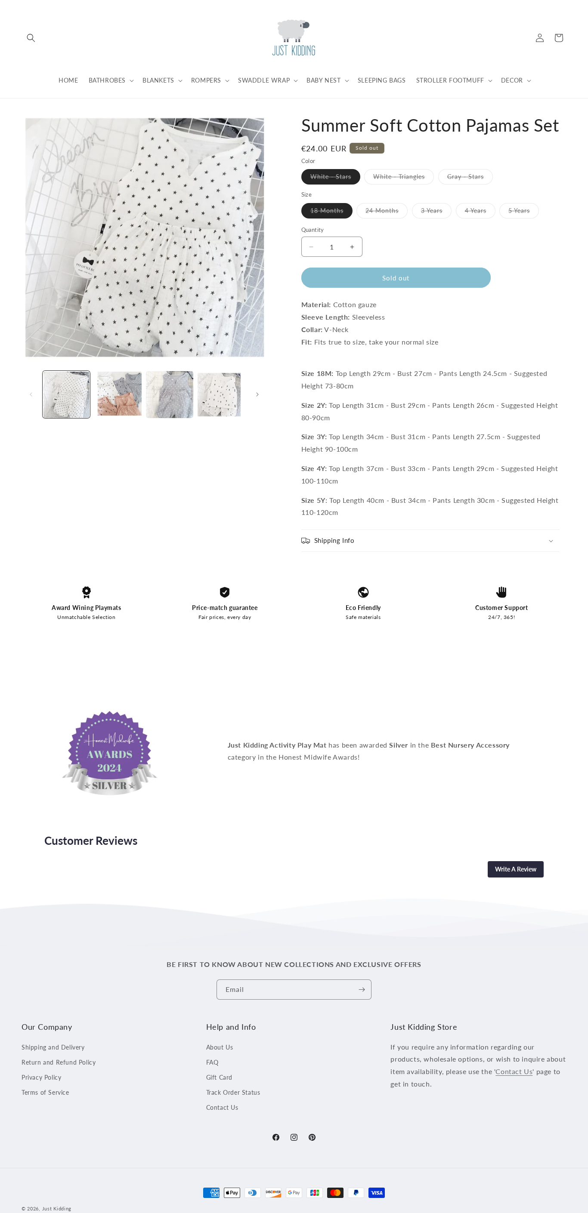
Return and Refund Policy (59, 1062)
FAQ (212, 1062)
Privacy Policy (41, 1077)
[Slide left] (31, 394)
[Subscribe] (361, 989)
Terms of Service (45, 1092)
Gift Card (219, 1077)
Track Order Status (233, 1092)
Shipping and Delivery (53, 1047)
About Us (219, 1047)
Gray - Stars (470, 178)
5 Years (523, 212)
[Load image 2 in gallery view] (118, 394)
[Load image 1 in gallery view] (66, 394)
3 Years (436, 212)
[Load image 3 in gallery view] (169, 394)
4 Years (480, 212)
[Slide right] (257, 394)
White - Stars (335, 178)
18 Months (331, 212)
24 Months (386, 212)
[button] (31, 37)
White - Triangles (403, 178)
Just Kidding (56, 1208)
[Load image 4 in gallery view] (221, 394)
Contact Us (222, 1107)
